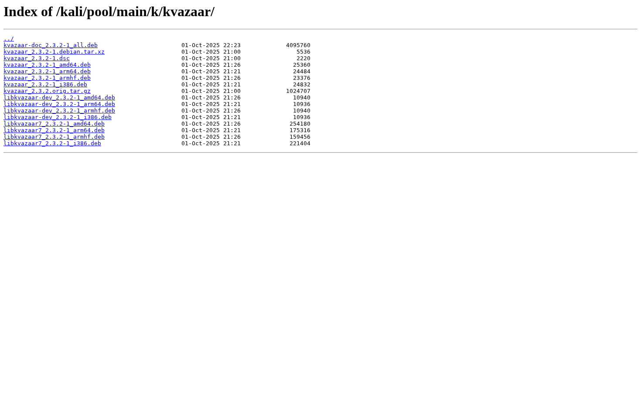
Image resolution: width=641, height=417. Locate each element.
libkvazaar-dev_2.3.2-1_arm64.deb (59, 104)
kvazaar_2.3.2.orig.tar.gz (47, 91)
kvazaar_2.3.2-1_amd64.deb (47, 65)
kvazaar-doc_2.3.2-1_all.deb (50, 45)
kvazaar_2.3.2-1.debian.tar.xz (54, 51)
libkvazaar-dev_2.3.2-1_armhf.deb (59, 110)
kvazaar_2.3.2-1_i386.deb (45, 84)
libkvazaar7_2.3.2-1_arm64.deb (54, 130)
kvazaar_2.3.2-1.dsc (36, 58)
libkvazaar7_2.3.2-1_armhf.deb (54, 136)
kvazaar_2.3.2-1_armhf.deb (47, 78)
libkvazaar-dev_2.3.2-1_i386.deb (57, 117)
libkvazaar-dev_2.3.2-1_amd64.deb (59, 97)
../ (8, 38)
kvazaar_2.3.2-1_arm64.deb (47, 71)
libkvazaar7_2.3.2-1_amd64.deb (54, 123)
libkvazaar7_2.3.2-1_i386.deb (52, 143)
